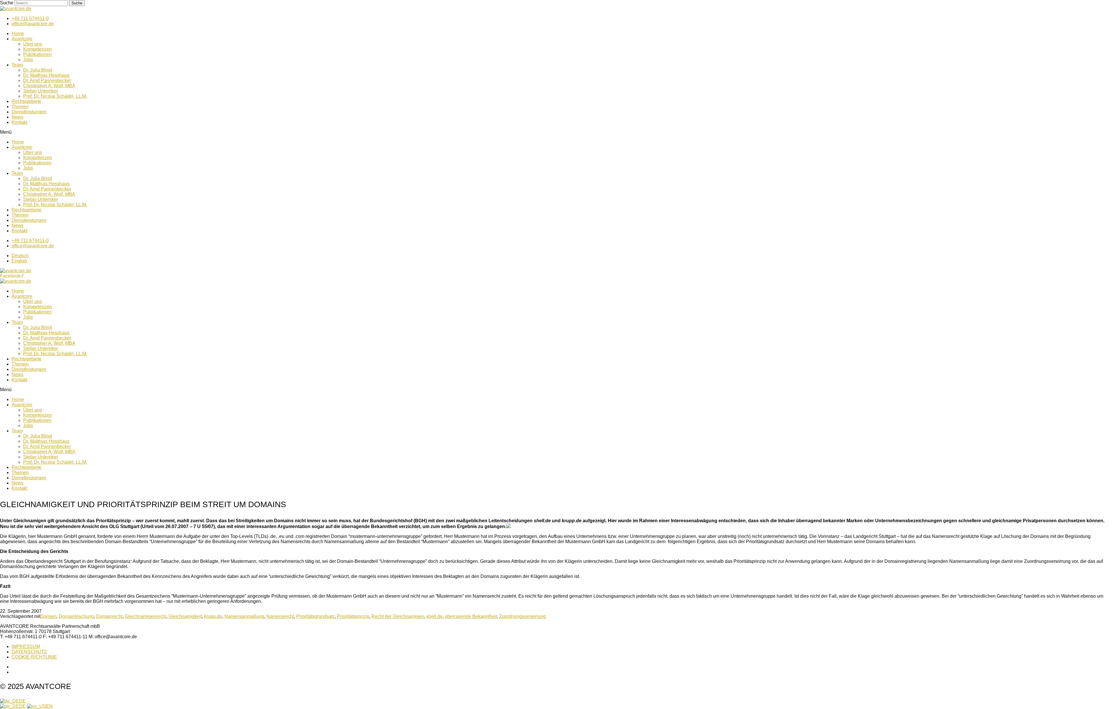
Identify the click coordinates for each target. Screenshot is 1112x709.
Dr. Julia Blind (37, 70)
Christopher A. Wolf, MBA (49, 85)
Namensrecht (280, 616)
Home (18, 33)
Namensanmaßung (244, 616)
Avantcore (22, 38)
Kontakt (19, 122)
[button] (556, 132)
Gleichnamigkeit (185, 616)
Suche (6, 2)
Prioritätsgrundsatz (315, 616)
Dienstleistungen (29, 111)
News (17, 117)
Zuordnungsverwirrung (522, 616)
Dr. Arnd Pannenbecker (47, 80)
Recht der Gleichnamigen (398, 616)
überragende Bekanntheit (471, 616)
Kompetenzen (37, 49)
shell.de (434, 616)
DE (22, 701)
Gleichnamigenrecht (145, 616)
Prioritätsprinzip (353, 616)
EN (49, 706)
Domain (48, 616)
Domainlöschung (76, 616)
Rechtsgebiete (26, 101)
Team (17, 64)
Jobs (28, 59)
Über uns (32, 43)
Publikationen (37, 54)
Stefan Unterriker (40, 90)
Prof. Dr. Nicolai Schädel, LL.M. (55, 96)
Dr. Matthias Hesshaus (46, 75)
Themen (20, 106)
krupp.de (213, 616)
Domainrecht (109, 616)
